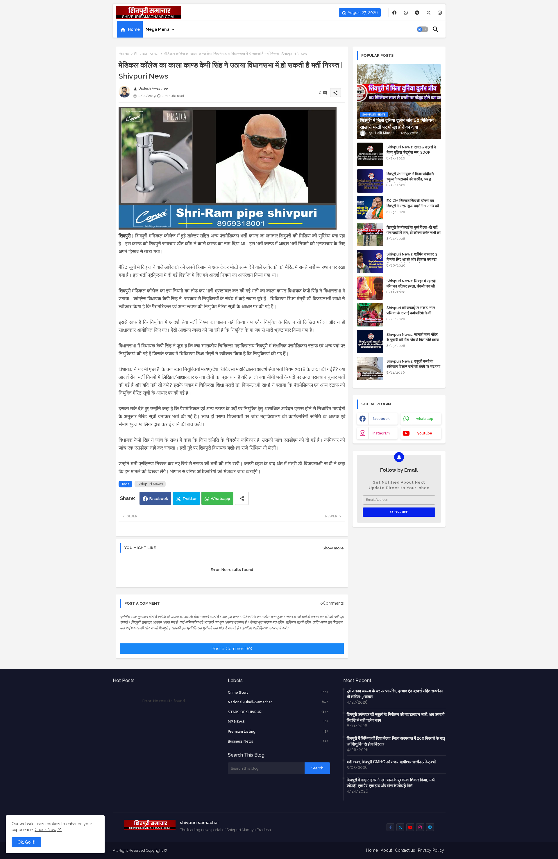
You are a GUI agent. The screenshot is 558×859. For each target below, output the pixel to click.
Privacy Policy (431, 850)
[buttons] (394, 12)
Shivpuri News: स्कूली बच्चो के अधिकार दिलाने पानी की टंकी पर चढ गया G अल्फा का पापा (413, 366)
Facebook (158, 498)
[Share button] (242, 498)
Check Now (45, 829)
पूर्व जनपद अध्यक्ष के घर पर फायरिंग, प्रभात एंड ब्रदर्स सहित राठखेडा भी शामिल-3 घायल (395, 693)
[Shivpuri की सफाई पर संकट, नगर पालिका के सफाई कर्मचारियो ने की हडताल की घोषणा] (370, 314)
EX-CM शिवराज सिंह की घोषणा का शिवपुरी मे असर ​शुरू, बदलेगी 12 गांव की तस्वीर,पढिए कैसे (413, 205)
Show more (333, 548)
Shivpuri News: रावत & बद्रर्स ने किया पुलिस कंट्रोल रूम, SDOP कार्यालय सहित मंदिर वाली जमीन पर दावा (413, 152)
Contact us (405, 850)
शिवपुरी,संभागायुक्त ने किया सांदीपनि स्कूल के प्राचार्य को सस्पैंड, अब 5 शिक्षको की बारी (410, 179)
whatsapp (424, 419)
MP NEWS (278, 721)
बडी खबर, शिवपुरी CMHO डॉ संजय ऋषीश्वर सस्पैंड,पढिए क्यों (391, 761)
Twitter (190, 498)
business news (278, 741)
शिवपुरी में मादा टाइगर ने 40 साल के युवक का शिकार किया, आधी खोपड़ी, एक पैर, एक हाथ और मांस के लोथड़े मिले (391, 783)
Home (134, 29)
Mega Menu (157, 29)
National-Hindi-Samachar (278, 702)
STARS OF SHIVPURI (278, 712)
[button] (422, 29)
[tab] (130, 29)
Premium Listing (278, 731)
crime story (278, 692)
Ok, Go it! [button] (26, 842)
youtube (424, 433)
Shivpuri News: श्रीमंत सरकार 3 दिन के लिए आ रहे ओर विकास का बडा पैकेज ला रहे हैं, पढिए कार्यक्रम (412, 259)
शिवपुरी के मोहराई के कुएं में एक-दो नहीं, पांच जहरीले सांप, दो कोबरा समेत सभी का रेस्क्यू (414, 232)
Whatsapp (220, 498)
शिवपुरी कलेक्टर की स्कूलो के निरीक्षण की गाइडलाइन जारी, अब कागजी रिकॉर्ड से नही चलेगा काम (395, 717)
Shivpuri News (146, 54)
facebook (381, 419)
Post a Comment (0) (232, 648)
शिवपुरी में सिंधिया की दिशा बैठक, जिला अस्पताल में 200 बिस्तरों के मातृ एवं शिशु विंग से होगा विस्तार (396, 741)
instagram (381, 433)
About (386, 850)
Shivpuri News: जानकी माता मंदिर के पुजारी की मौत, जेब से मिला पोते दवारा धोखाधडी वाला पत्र (413, 339)
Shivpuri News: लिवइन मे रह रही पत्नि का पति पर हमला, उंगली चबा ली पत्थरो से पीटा (411, 286)
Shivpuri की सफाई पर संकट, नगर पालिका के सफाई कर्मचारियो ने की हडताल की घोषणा (411, 313)
